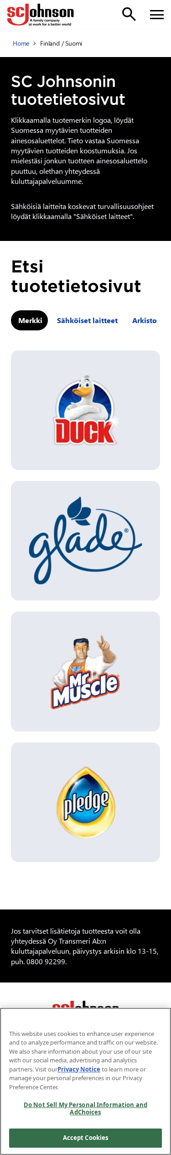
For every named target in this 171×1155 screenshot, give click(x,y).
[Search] (129, 14)
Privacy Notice (78, 1069)
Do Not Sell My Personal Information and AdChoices (85, 1108)
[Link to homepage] (40, 15)
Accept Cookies (86, 1138)
